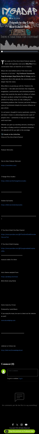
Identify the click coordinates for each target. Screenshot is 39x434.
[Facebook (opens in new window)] (13, 424)
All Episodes (8, 9)
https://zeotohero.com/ (8, 165)
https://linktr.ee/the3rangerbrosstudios (13, 181)
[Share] (22, 31)
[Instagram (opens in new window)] (21, 424)
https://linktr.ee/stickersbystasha (11, 205)
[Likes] (10, 31)
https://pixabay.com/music (9, 277)
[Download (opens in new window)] (16, 31)
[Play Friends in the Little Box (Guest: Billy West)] (4, 20)
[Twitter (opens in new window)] (17, 424)
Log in (20, 378)
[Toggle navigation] (37, 2)
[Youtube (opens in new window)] (26, 424)
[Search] (33, 3)
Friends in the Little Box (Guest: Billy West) (21, 24)
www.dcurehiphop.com (8, 320)
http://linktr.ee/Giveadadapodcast (12, 350)
